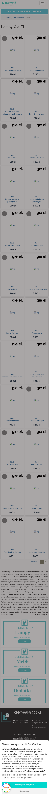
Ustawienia (25, 791)
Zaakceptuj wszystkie (24, 784)
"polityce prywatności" (35, 771)
